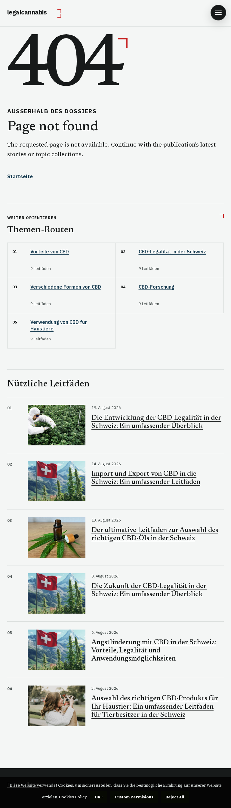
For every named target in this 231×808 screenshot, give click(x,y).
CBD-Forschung (156, 287)
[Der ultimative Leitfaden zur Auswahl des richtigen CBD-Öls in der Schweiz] (56, 537)
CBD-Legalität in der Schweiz (172, 252)
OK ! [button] (99, 797)
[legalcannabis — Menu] (218, 12)
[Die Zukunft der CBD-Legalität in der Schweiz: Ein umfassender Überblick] (56, 593)
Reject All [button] (174, 797)
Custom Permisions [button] (134, 797)
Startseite (20, 176)
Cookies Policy (73, 797)
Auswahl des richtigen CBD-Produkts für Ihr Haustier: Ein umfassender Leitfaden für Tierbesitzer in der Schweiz (154, 706)
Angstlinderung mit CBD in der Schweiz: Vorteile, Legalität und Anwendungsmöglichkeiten (153, 650)
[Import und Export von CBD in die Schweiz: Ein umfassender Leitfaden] (56, 481)
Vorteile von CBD (49, 252)
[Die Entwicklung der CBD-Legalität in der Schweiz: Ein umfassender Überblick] (56, 425)
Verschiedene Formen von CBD (65, 287)
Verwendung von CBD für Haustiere (58, 325)
